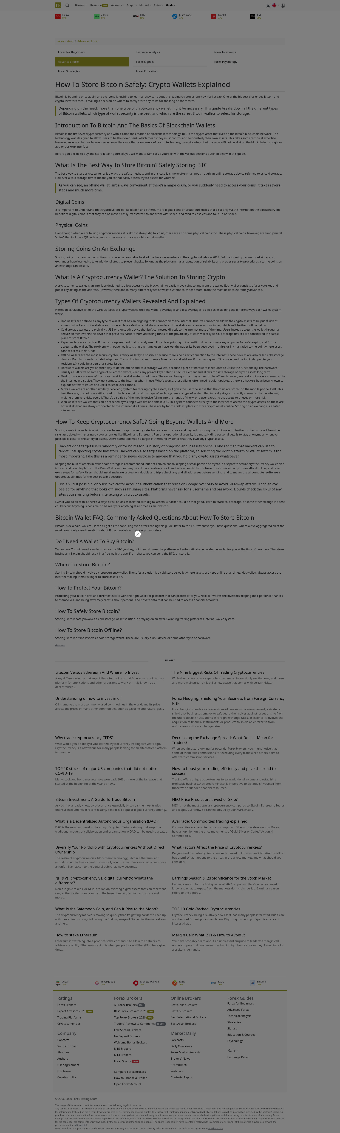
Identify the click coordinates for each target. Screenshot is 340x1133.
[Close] (137, 534)
